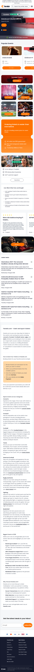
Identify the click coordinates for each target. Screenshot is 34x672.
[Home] (5, 6)
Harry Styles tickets (23, 654)
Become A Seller (10, 661)
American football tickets (15, 473)
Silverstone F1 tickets (23, 647)
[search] (12, 6)
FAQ (7, 652)
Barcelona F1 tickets (23, 645)
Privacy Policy (10, 647)
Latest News (9, 659)
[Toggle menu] (32, 6)
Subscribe (27, 625)
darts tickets (9, 489)
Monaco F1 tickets (22, 642)
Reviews (17, 244)
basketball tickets (21, 524)
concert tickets (26, 408)
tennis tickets (26, 452)
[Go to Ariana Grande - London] (1, 30)
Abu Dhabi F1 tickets (23, 652)
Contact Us (9, 645)
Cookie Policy (9, 649)
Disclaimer (9, 654)
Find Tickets (24, 114)
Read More (17, 180)
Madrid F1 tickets (22, 649)
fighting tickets (7, 504)
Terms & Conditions (11, 656)
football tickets (18, 430)
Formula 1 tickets (25, 423)
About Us (9, 642)
